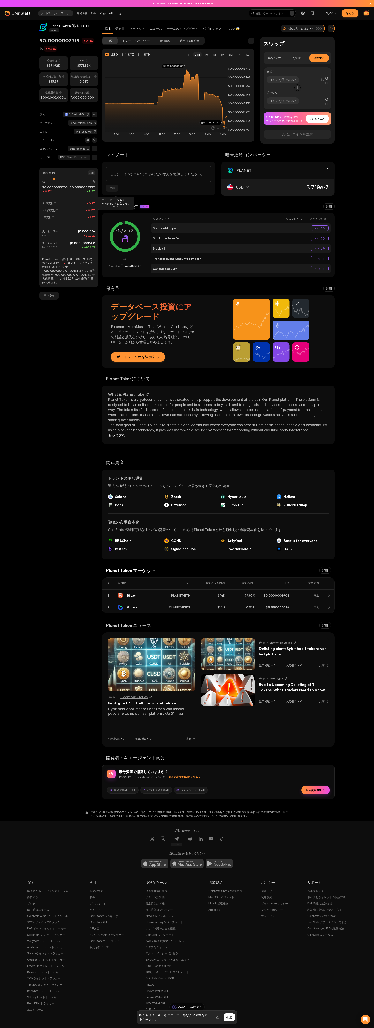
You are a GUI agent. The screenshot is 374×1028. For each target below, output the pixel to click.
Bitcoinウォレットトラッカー (45, 990)
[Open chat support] (365, 1019)
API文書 (94, 928)
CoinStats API (98, 922)
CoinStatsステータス (320, 934)
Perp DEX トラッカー (40, 1003)
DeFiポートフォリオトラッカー (46, 928)
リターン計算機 (155, 897)
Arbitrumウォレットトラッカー (46, 947)
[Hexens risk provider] (125, 266)
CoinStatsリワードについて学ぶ (327, 922)
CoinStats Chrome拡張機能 (225, 891)
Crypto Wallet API (157, 990)
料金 (92, 897)
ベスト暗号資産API (158, 790)
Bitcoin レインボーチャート (162, 916)
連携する (319, 58)
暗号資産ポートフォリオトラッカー (49, 891)
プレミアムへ (317, 118)
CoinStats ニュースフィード (107, 941)
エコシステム (35, 1009)
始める (350, 13)
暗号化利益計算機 (156, 891)
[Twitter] (94, 140)
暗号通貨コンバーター (159, 909)
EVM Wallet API (155, 1003)
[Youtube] (211, 841)
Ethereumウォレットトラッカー (47, 966)
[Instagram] (163, 841)
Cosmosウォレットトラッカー (46, 959)
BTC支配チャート (156, 947)
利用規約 (266, 897)
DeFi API (151, 1009)
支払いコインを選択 (297, 134)
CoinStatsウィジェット (160, 934)
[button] (87, 114)
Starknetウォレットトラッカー (46, 934)
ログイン (330, 13)
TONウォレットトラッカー (44, 978)
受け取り (272, 92)
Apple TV (214, 909)
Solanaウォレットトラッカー (45, 953)
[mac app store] (187, 863)
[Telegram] (87, 140)
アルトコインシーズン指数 (162, 953)
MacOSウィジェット (221, 897)
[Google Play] (219, 863)
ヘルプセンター (316, 891)
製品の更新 (96, 891)
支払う (271, 71)
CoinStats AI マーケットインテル (47, 916)
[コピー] (87, 114)
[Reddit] (190, 841)
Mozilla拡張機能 (218, 903)
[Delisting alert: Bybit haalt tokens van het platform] (151, 664)
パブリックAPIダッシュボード (108, 934)
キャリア (95, 909)
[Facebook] (221, 841)
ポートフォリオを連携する (138, 357)
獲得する (32, 897)
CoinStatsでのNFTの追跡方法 (325, 928)
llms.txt (150, 984)
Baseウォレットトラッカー (44, 972)
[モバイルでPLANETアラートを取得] (331, 28)
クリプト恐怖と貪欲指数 (161, 928)
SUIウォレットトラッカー (43, 997)
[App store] (154, 863)
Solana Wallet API (157, 997)
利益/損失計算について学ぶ (324, 909)
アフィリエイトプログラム (43, 922)
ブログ (31, 903)
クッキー (158, 1015)
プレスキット (98, 903)
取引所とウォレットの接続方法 (326, 897)
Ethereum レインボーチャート (164, 922)
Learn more (205, 3)
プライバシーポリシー (274, 903)
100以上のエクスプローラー (163, 966)
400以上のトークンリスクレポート (167, 972)
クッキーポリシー (272, 909)
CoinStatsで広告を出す (104, 916)
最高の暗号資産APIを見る (183, 776)
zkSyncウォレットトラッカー (45, 941)
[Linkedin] (200, 841)
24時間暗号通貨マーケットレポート (168, 941)
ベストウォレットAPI (193, 790)
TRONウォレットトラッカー (44, 984)
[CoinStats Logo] (17, 13)
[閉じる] (368, 3)
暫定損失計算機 (155, 903)
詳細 (329, 206)
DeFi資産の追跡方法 (319, 903)
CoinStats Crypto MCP (160, 978)
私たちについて (99, 947)
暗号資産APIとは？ (125, 790)
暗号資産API (313, 790)
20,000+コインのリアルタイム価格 (167, 959)
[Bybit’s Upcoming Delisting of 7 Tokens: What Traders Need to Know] (228, 690)
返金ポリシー (269, 916)
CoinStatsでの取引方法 (321, 916)
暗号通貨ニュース (38, 909)
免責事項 (266, 891)
